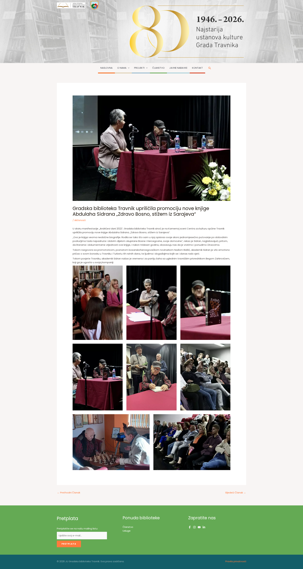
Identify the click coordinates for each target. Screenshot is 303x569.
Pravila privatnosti (235, 561)
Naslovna (106, 67)
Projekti (139, 67)
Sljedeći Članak (235, 492)
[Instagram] (194, 527)
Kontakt (197, 67)
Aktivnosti (80, 220)
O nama (121, 67)
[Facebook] (189, 527)
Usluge (127, 530)
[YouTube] (199, 527)
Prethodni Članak (68, 492)
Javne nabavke (178, 67)
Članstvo (158, 67)
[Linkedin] (203, 527)
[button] (127, 68)
